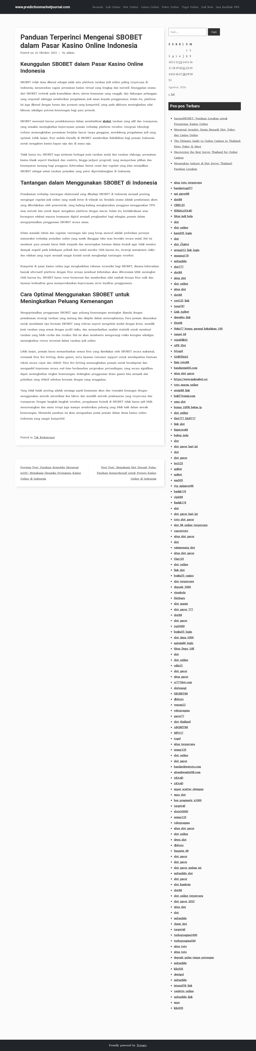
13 (180, 62)
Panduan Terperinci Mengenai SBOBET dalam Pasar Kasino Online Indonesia (81, 41)
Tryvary (141, 1045)
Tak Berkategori (44, 437)
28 (184, 74)
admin (70, 53)
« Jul (171, 94)
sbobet (107, 121)
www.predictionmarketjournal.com (42, 7)
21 (184, 68)
